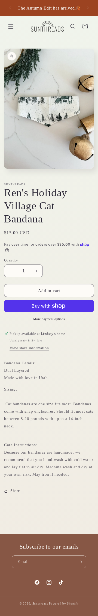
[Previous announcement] (10, 8)
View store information (29, 348)
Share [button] (15, 491)
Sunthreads (40, 603)
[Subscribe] (80, 561)
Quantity (11, 260)
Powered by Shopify (63, 603)
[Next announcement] (88, 8)
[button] (11, 26)
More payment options (49, 319)
